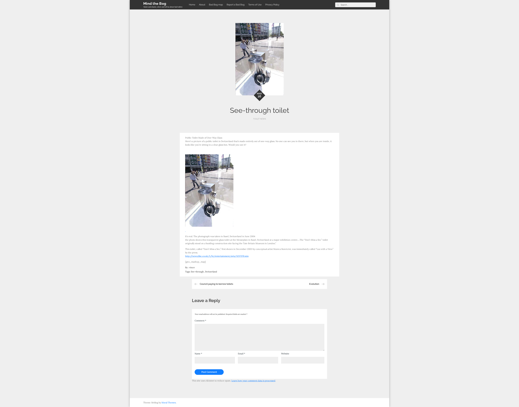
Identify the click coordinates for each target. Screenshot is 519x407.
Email (241, 353)
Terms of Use (255, 4)
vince (192, 267)
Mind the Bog (154, 3)
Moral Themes (169, 402)
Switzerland (211, 271)
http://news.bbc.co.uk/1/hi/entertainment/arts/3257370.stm (217, 256)
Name (198, 353)
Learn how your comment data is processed (253, 380)
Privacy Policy (272, 4)
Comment (200, 320)
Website (285, 353)
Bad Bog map (216, 4)
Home (192, 4)
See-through (197, 271)
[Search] (338, 4)
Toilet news (259, 119)
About (202, 4)
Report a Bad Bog (235, 4)
